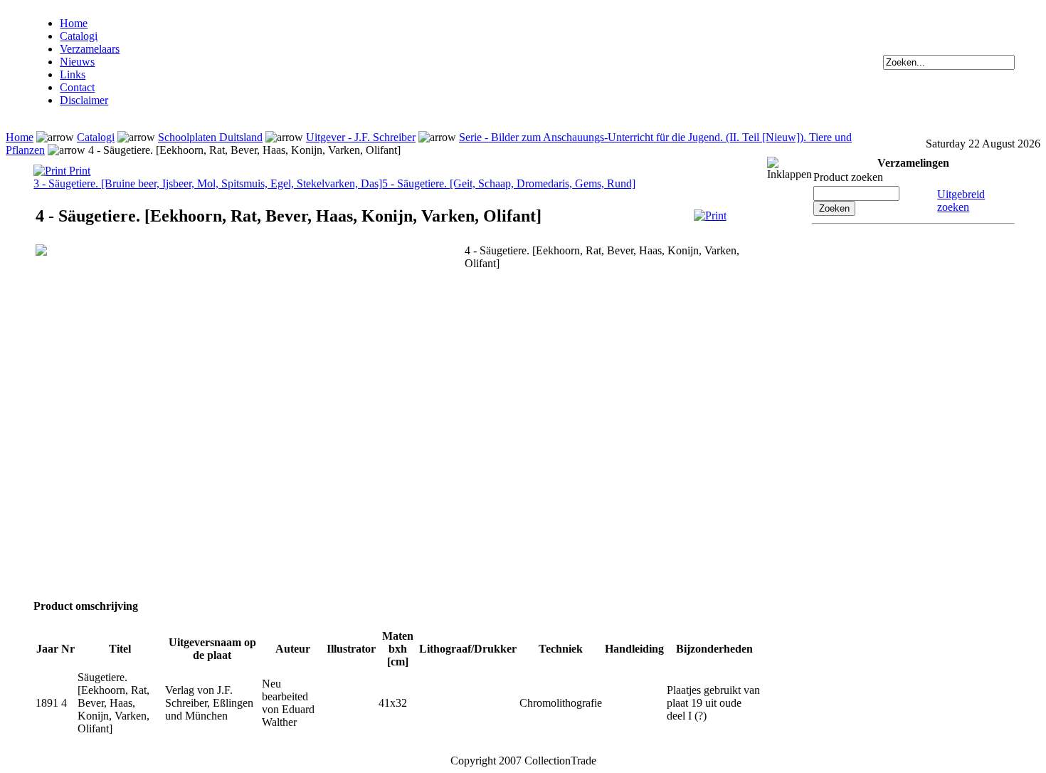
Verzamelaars (90, 49)
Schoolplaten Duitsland (210, 137)
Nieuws (77, 62)
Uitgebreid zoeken (961, 200)
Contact (77, 87)
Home (74, 23)
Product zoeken (848, 177)
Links (72, 74)
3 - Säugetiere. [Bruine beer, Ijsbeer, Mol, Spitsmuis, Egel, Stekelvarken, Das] (207, 183)
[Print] (710, 215)
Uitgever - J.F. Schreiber (361, 137)
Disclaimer (84, 100)
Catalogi (78, 36)
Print (78, 171)
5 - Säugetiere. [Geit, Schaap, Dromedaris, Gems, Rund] (508, 183)
